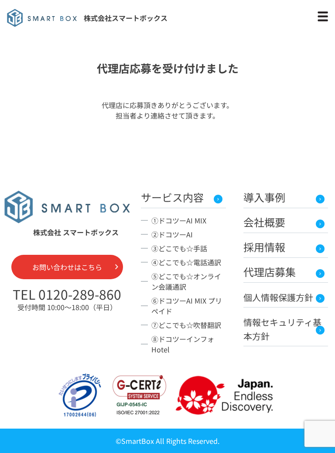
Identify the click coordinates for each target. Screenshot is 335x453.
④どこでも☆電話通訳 (186, 262)
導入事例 (264, 197)
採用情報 (264, 246)
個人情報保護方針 (278, 297)
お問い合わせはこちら (67, 267)
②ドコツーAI (172, 234)
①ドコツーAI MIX (178, 220)
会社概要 (264, 222)
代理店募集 (269, 271)
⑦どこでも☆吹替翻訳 (186, 325)
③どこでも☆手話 (179, 248)
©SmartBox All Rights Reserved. (167, 441)
